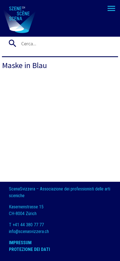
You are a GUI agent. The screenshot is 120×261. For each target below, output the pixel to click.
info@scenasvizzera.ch (29, 231)
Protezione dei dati (30, 249)
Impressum (20, 242)
